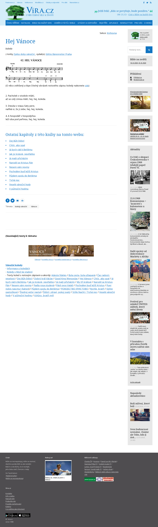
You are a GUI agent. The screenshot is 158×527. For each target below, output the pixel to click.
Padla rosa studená (44, 285)
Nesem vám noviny (19, 167)
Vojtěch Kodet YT (105, 464)
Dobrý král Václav (43, 278)
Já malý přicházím (18, 158)
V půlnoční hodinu (19, 188)
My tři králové (84, 282)
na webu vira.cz (47, 259)
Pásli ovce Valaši (64, 285)
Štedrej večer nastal (30, 292)
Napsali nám (10, 499)
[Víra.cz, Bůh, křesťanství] (30, 12)
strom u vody (144, 37)
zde (87, 85)
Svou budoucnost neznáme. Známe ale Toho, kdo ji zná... (139, 433)
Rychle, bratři (97, 288)
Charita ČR (88, 461)
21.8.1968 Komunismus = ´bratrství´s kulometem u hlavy (138, 203)
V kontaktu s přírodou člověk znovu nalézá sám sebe (139, 345)
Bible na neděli (138, 59)
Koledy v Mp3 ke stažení (19, 271)
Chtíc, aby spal (17, 145)
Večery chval (107, 469)
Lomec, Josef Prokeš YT (92, 467)
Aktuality (135, 149)
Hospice (96, 461)
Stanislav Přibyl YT (91, 464)
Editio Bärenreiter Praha (59, 54)
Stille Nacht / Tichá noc (84, 292)
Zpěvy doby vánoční (24, 54)
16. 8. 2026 (134, 63)
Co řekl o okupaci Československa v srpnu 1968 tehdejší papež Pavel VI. (139, 162)
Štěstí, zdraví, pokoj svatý (56, 292)
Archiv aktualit (135, 382)
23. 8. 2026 (142, 63)
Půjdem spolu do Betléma (23, 175)
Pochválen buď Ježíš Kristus (23, 171)
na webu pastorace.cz (63, 259)
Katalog (8, 506)
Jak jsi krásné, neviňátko (22, 154)
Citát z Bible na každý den (140, 14)
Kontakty (9, 493)
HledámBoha (89, 472)
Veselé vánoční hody (20, 184)
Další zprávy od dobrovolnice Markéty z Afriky (139, 254)
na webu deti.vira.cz (80, 259)
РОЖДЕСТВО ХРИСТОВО (74, 288)
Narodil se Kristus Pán (21, 162)
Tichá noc (14, 180)
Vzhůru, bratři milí (44, 295)
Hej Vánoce (86, 278)
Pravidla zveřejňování (13, 504)
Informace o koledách (18, 268)
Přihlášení (135, 73)
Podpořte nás (11, 501)
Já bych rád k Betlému (20, 149)
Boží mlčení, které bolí (140, 405)
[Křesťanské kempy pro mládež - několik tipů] (140, 102)
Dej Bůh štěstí (16, 140)
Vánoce (34, 206)
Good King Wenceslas (66, 278)
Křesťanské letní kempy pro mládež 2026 (139, 93)
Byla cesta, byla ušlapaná (82, 275)
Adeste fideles (58, 275)
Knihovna (112, 33)
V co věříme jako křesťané (15, 509)
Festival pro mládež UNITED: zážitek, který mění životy (139, 305)
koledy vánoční (21, 206)
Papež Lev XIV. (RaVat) (109, 461)
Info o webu (10, 496)
